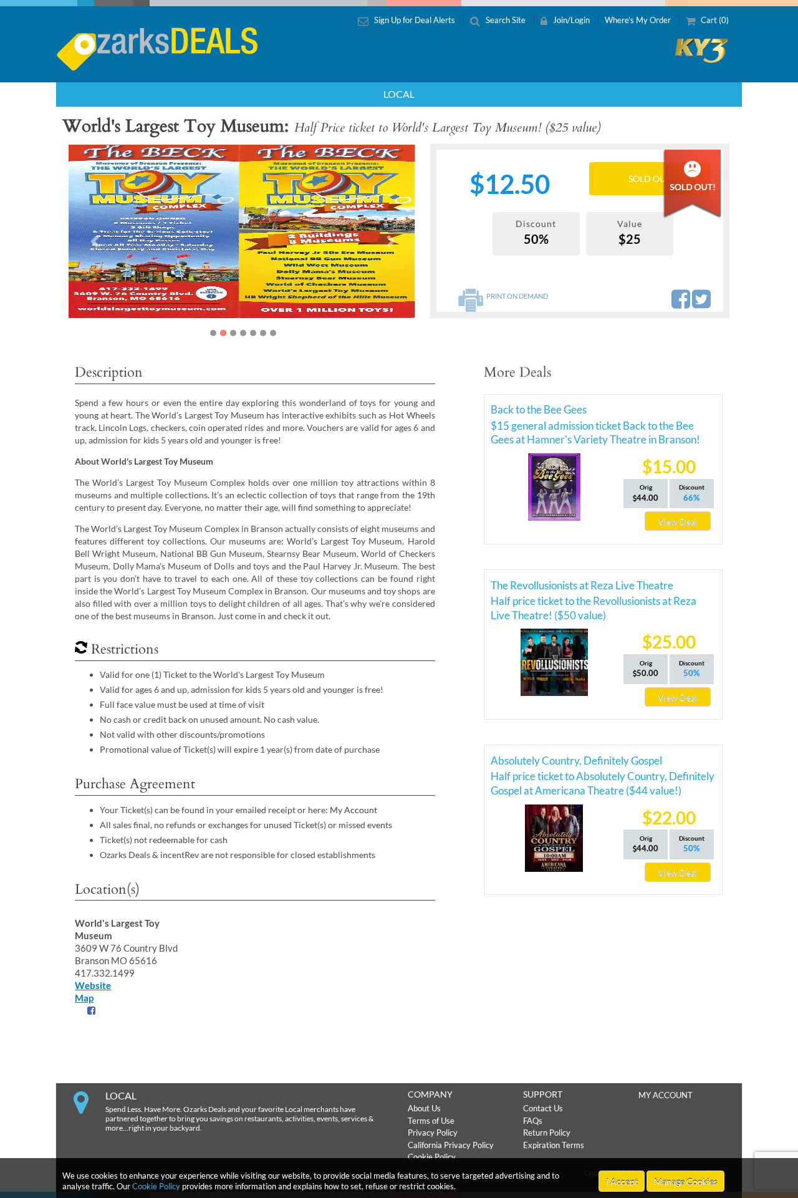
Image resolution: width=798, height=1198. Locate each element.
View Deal (678, 521)
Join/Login (571, 20)
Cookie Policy (156, 1186)
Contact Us (543, 1108)
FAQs (532, 1121)
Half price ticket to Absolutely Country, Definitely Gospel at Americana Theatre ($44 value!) (602, 778)
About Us (424, 1108)
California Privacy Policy (451, 1145)
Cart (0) (714, 20)
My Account (353, 809)
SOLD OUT (649, 178)
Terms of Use (431, 1121)
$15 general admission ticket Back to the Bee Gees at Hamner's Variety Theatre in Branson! (595, 428)
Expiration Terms (553, 1145)
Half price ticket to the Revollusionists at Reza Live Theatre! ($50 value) (593, 603)
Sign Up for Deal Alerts (414, 20)
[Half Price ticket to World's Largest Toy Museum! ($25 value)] (243, 232)
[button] (95, 241)
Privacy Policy (433, 1133)
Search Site (505, 20)
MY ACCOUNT (665, 1095)
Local (399, 94)
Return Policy (546, 1133)
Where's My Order (639, 20)
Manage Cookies (686, 1181)
